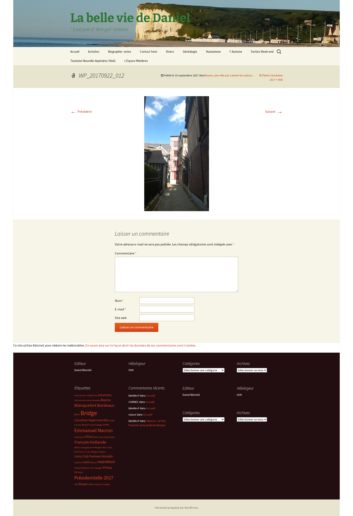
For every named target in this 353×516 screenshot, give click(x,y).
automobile (95, 400)
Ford (96, 437)
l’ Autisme (236, 51)
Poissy (107, 467)
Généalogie (190, 51)
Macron (93, 462)
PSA (76, 484)
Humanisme (213, 51)
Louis (86, 462)
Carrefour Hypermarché (90, 420)
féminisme (79, 447)
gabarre (88, 447)
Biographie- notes (119, 51)
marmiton (106, 461)
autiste (86, 400)
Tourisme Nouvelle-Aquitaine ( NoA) (92, 61)
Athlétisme (92, 395)
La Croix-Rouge (90, 451)
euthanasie (79, 437)
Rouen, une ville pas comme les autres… (230, 75)
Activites (93, 51)
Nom (119, 301)
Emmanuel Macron (93, 430)
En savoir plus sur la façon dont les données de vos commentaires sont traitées (140, 345)
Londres (78, 462)
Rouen (83, 484)
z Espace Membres (136, 61)
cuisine (77, 424)
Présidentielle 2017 (93, 478)
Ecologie (98, 424)
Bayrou (106, 400)
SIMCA (91, 484)
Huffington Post (99, 447)
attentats (105, 395)
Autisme (78, 400)
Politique (78, 472)
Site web (121, 318)
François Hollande (90, 442)
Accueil (74, 51)
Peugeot (98, 468)
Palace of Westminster (84, 468)
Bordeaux (105, 405)
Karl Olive (78, 451)
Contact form (148, 51)
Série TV (98, 484)
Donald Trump (88, 424)
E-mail (120, 309)
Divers (170, 51)
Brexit (77, 414)
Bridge (88, 413)
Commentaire (125, 253)
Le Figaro (102, 451)
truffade (106, 484)
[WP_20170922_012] (176, 153)
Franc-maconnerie (107, 437)
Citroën (111, 420)
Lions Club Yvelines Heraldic (93, 456)
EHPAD (106, 424)
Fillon (89, 437)
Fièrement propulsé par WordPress (176, 507)
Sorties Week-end (262, 51)
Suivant (274, 111)
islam (109, 447)
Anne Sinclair (80, 395)
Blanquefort (85, 405)
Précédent (81, 111)
